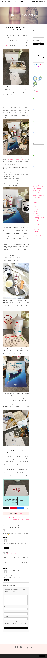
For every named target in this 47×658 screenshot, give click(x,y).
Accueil (4, 1)
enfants (41, 215)
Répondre (4, 537)
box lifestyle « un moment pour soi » (16, 159)
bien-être (39, 190)
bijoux (34, 192)
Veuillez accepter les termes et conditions (37, 41)
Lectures (28, 1)
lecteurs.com (38, 91)
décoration (34, 209)
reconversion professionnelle (37, 222)
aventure (37, 188)
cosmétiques (37, 206)
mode (36, 220)
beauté (40, 188)
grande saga (35, 217)
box (41, 192)
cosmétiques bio (37, 208)
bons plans (38, 192)
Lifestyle (21, 1)
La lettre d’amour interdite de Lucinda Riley (12, 517)
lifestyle (40, 218)
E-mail (6, 611)
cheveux (35, 199)
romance (35, 224)
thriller (41, 235)
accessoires (35, 185)
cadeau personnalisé (37, 193)
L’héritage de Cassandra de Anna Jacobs (20, 519)
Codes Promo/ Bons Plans (38, 1)
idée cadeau (41, 217)
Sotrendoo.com (9, 92)
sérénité (41, 229)
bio (36, 192)
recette (42, 220)
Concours (23, 4)
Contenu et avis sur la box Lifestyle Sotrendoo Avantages (15, 28)
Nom (5, 606)
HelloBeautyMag (23, 14)
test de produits (36, 232)
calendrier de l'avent (36, 195)
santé (39, 228)
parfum (39, 220)
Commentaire (7, 594)
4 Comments (19, 513)
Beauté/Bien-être (12, 1)
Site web (6, 616)
